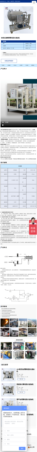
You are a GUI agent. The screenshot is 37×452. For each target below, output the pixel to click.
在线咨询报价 (9, 61)
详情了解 (21, 379)
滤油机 (3, 212)
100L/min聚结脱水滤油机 (31, 158)
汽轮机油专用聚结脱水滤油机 (19, 158)
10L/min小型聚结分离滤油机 (6, 158)
